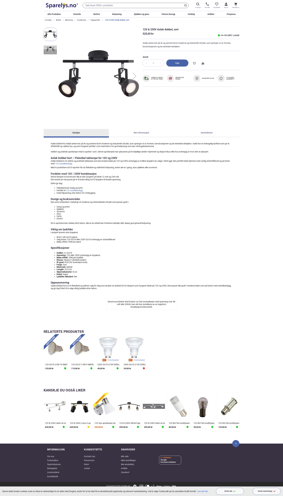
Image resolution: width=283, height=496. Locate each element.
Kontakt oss (89, 456)
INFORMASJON (56, 449)
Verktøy (191, 14)
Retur (86, 464)
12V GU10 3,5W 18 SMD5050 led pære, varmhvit (67, 364)
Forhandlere (52, 460)
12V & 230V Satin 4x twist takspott (61, 423)
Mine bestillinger (128, 460)
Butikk (58, 20)
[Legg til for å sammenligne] (202, 63)
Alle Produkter (54, 14)
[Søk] (186, 5)
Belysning (117, 14)
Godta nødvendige (265, 491)
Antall (145, 57)
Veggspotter (95, 20)
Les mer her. (202, 491)
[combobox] (136, 5)
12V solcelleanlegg (63, 163)
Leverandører (53, 472)
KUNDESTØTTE (93, 449)
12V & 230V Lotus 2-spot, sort (83, 423)
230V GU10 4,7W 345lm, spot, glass (113, 364)
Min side (125, 456)
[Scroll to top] (235, 443)
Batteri (96, 14)
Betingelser (52, 468)
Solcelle (77, 14)
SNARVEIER (128, 449)
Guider (87, 468)
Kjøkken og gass (141, 14)
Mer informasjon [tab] (141, 133)
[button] (134, 76)
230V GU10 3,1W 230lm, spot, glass (140, 364)
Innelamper (81, 20)
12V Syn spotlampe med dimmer (109, 423)
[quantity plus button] (160, 63)
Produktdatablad (113, 360)
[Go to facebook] (134, 486)
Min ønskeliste (127, 464)
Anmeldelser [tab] (207, 133)
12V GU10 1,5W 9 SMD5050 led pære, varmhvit (92, 364)
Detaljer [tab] (76, 133)
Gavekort (125, 472)
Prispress (231, 14)
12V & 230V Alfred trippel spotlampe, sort (138, 423)
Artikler (210, 14)
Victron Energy (168, 14)
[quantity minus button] (146, 63)
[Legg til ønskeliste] (194, 63)
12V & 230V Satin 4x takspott (157, 423)
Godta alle (228, 491)
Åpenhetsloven (54, 464)
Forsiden (48, 20)
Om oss (50, 456)
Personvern (89, 460)
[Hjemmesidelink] (61, 5)
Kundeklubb (52, 476)
